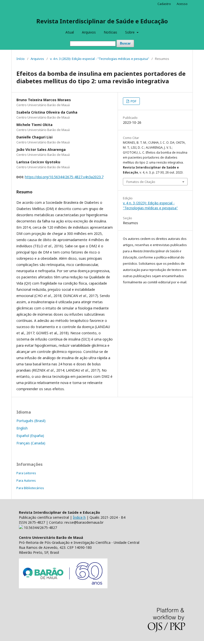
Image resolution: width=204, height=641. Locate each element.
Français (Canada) (30, 443)
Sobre (130, 32)
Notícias (110, 32)
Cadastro (164, 3)
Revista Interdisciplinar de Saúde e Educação (102, 21)
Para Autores (26, 480)
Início (20, 58)
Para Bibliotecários (30, 488)
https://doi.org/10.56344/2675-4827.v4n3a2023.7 (64, 176)
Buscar (125, 43)
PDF (133, 101)
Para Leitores (26, 473)
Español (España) (30, 435)
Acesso (182, 3)
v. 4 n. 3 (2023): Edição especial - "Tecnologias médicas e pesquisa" (99, 58)
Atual (69, 32)
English (22, 428)
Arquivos (89, 32)
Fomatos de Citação (140, 181)
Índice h (79, 517)
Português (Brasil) (31, 420)
